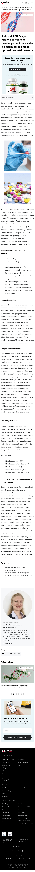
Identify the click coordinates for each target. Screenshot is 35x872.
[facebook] (16, 846)
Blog (10, 7)
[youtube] (22, 846)
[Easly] (7, 2)
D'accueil (4, 7)
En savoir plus (7, 643)
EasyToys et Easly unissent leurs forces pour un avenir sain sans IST (17, 687)
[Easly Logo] (9, 751)
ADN (23, 15)
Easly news (29, 15)
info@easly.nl (22, 841)
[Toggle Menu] (32, 3)
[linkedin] (19, 846)
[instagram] (13, 846)
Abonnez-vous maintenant (17, 737)
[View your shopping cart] (28, 3)
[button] (3, 654)
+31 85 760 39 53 (23, 839)
